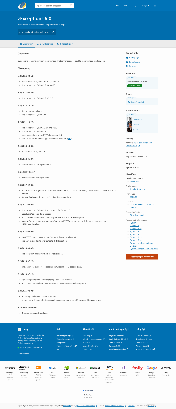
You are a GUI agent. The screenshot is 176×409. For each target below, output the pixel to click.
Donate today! (24, 354)
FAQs (58, 349)
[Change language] (154, 5)
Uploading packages (64, 339)
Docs (126, 5)
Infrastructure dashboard (92, 339)
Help (118, 5)
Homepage (134, 57)
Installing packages (63, 335)
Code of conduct (142, 342)
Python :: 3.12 (135, 234)
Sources (132, 66)
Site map (131, 406)
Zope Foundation (138, 102)
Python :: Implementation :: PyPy (144, 248)
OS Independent (137, 215)
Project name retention (65, 346)
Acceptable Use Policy (144, 349)
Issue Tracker (135, 62)
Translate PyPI (114, 342)
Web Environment (137, 189)
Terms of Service (142, 335)
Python (133, 222)
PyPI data (131, 77)
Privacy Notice (141, 346)
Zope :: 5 (133, 196)
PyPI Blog (86, 335)
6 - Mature (134, 181)
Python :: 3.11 (135, 231)
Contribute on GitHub (117, 339)
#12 (69, 138)
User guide (60, 342)
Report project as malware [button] (142, 256)
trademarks (67, 406)
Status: (30, 348)
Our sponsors (88, 349)
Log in (135, 5)
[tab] (26, 44)
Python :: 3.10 (135, 228)
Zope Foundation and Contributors (139, 144)
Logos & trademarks (90, 346)
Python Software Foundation (29, 338)
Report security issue (144, 339)
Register (145, 5)
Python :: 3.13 (135, 237)
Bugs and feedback (116, 335)
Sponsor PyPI (114, 346)
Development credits (117, 349)
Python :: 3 (134, 225)
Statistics (86, 342)
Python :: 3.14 (135, 240)
